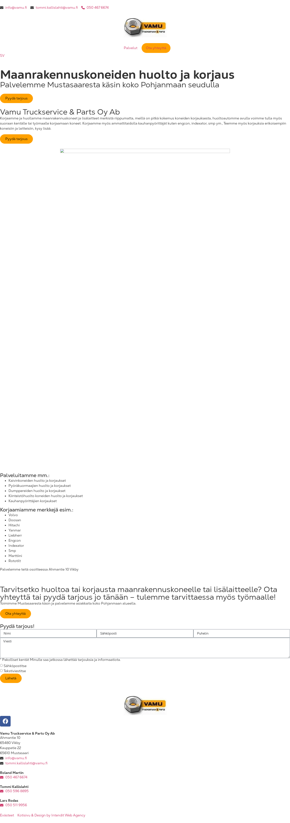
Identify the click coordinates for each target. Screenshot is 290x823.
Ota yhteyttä (156, 48)
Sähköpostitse (15, 666)
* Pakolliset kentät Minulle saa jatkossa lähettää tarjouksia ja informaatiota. (60, 660)
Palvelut (130, 48)
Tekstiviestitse (15, 671)
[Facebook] (5, 721)
